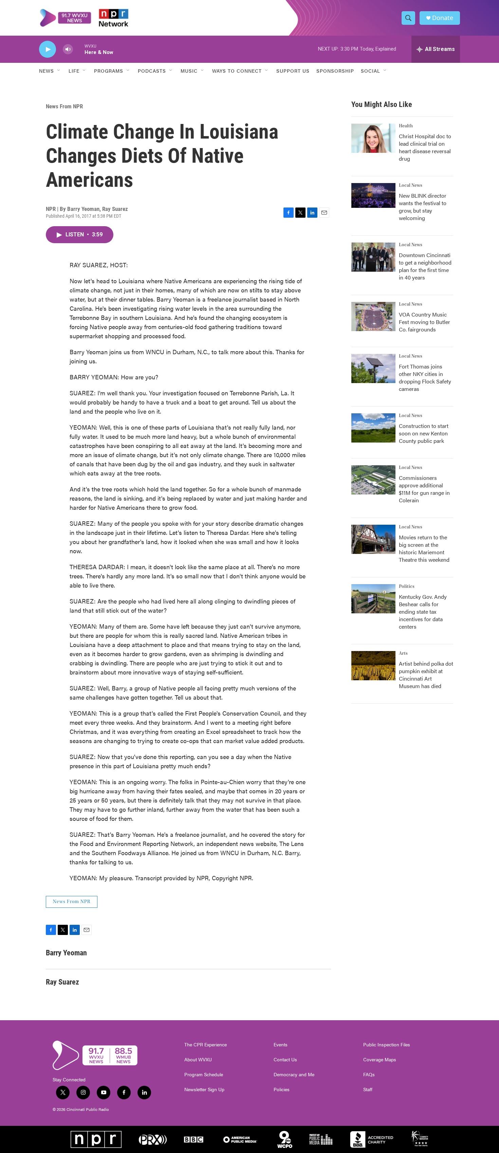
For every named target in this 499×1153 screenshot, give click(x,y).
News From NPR (64, 106)
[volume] (68, 49)
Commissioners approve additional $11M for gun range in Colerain (424, 489)
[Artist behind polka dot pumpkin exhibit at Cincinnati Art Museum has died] (373, 665)
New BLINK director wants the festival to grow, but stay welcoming (422, 207)
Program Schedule (203, 1074)
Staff (367, 1089)
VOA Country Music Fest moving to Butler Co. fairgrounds (424, 321)
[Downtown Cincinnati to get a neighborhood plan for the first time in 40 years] (373, 257)
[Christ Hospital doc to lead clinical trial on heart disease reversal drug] (373, 138)
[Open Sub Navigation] (59, 70)
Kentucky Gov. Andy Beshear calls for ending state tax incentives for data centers (423, 611)
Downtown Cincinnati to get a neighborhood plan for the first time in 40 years (425, 266)
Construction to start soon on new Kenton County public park (423, 433)
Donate (442, 17)
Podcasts (152, 70)
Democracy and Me (294, 1074)
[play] (47, 49)
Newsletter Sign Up (204, 1089)
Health (406, 126)
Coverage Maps (379, 1059)
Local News (410, 185)
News (46, 70)
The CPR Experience (205, 1044)
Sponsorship (335, 70)
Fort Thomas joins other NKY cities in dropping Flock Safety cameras (425, 377)
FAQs (369, 1074)
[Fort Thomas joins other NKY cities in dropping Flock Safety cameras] (373, 368)
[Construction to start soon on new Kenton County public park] (373, 428)
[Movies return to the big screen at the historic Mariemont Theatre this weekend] (373, 539)
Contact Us (285, 1059)
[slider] (79, 49)
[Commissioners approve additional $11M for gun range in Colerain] (373, 479)
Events (281, 1044)
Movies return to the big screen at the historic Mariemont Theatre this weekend (424, 548)
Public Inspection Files (386, 1044)
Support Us (293, 70)
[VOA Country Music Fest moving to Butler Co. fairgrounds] (373, 316)
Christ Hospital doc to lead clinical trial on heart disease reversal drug (425, 147)
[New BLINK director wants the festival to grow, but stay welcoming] (373, 195)
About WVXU (198, 1059)
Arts (403, 653)
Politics (406, 586)
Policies (282, 1089)
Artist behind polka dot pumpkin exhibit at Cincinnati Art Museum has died (426, 675)
